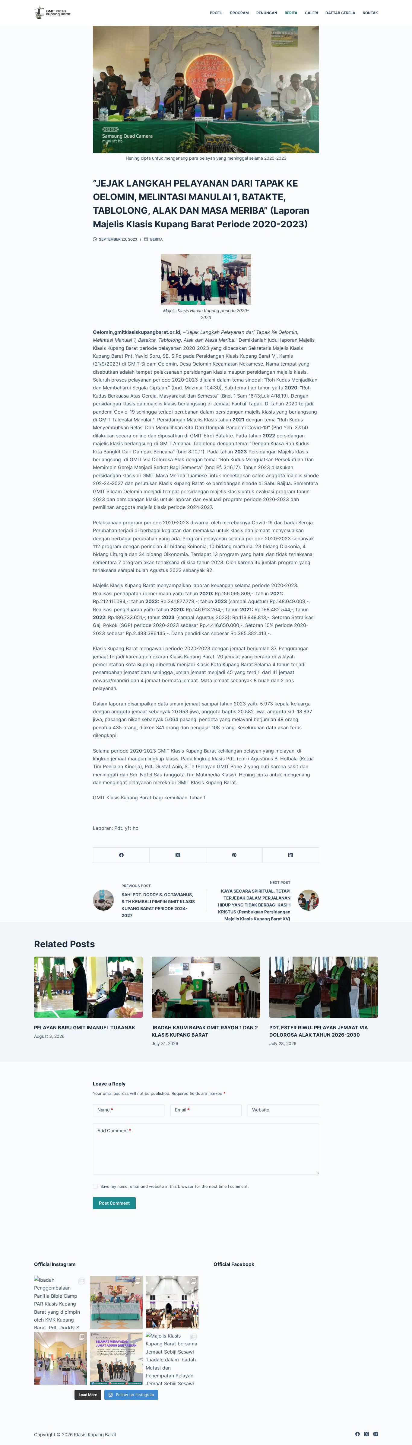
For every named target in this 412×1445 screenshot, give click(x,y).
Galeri (311, 13)
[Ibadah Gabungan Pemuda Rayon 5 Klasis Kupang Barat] (172, 1302)
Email (182, 1110)
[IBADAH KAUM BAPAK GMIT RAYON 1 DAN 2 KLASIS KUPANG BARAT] (206, 987)
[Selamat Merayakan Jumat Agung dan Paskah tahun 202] (116, 1358)
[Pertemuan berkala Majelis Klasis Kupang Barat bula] (116, 1302)
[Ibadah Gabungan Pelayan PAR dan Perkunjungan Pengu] (60, 1358)
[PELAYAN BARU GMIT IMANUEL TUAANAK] (88, 987)
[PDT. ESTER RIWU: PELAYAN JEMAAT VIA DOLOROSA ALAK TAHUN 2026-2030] (323, 987)
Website (260, 1110)
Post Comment (114, 1203)
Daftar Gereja (340, 13)
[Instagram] (375, 1434)
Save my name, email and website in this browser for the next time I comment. (174, 1186)
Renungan (266, 13)
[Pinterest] (234, 855)
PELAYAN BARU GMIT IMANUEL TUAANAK (84, 1028)
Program (239, 13)
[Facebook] (121, 855)
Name (105, 1110)
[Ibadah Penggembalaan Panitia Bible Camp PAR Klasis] (60, 1302)
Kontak (370, 13)
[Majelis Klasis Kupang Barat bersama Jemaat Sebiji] (172, 1358)
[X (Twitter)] (178, 855)
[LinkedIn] (291, 855)
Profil (216, 13)
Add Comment (114, 1130)
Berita (291, 13)
